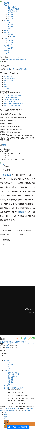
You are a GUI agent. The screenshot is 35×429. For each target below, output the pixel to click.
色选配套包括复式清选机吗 (12, 105)
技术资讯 (10, 44)
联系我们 (6, 50)
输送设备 (10, 15)
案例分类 (10, 34)
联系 (9, 52)
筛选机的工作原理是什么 (11, 98)
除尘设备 (10, 17)
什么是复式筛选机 (9, 101)
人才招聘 (6, 46)
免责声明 (27, 410)
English (6, 54)
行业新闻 (10, 42)
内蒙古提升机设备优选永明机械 (13, 103)
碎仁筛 (7, 346)
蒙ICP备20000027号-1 (13, 408)
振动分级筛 (3, 342)
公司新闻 (10, 40)
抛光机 (7, 348)
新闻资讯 (6, 38)
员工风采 (10, 24)
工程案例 (6, 32)
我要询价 (2, 164)
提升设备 (10, 13)
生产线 (6, 30)
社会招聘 (10, 48)
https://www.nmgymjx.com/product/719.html (20, 344)
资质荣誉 (10, 26)
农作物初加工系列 (13, 9)
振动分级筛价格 (21, 342)
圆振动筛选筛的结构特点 (11, 100)
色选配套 (23, 59)
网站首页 (6, 3)
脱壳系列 (10, 19)
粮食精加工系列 (12, 7)
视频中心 (10, 28)
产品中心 (6, 5)
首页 (8, 69)
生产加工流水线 (12, 11)
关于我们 (6, 21)
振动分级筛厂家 (11, 342)
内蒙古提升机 (17, 59)
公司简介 (10, 22)
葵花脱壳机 (9, 59)
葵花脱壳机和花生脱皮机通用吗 (13, 96)
